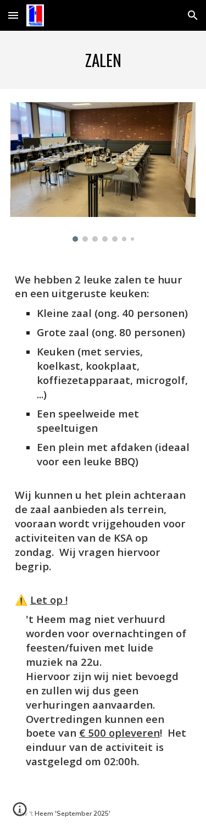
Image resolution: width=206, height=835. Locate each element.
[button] (13, 15)
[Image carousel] (103, 172)
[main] (103, 60)
